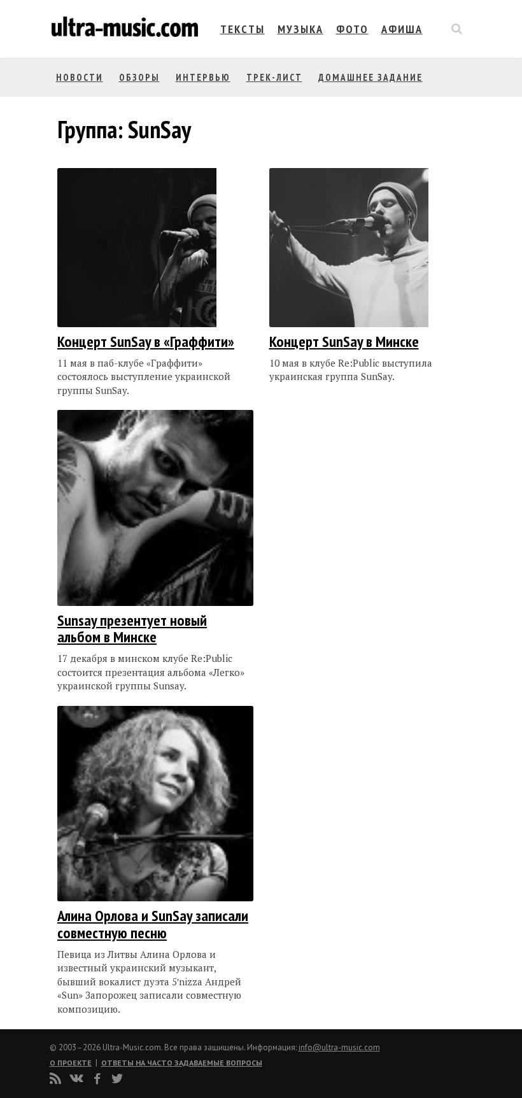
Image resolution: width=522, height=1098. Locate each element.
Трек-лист (274, 77)
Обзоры (139, 77)
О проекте (71, 1062)
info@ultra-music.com (339, 1047)
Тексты (242, 29)
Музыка (300, 29)
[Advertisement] (345, 537)
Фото (352, 29)
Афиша (402, 29)
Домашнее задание (370, 77)
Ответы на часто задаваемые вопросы (181, 1062)
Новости (79, 77)
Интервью (203, 77)
